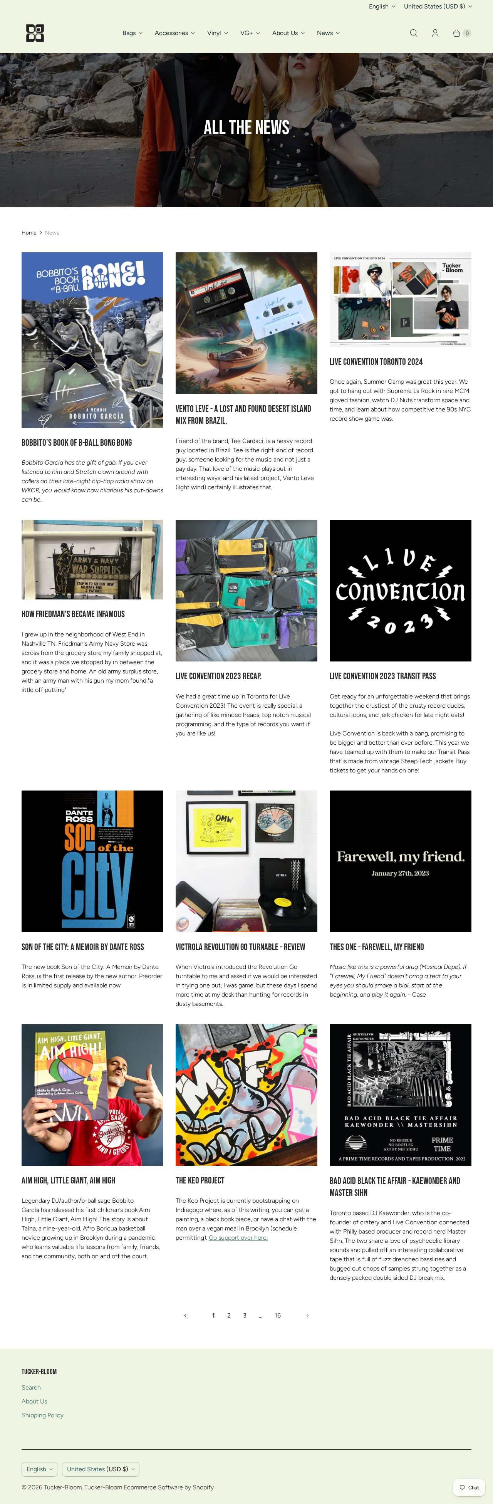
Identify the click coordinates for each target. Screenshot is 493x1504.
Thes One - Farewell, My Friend (377, 947)
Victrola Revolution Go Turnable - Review (240, 947)
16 (278, 1315)
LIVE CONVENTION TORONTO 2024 (376, 362)
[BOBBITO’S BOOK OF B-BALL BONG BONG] (92, 340)
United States (434, 6)
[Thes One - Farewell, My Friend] (400, 861)
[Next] (307, 1315)
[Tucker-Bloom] (35, 33)
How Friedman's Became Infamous (73, 614)
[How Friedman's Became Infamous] (92, 559)
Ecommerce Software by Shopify (169, 1487)
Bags (129, 33)
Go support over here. (238, 1237)
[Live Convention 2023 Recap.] (246, 590)
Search (31, 1387)
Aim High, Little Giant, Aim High (68, 1180)
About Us (285, 33)
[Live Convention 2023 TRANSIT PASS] (400, 590)
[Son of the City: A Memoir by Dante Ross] (92, 861)
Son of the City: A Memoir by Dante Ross (83, 947)
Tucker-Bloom (63, 1487)
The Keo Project (200, 1180)
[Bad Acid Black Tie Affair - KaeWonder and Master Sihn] (400, 1095)
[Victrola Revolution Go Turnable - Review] (246, 861)
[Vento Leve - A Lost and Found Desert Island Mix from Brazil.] (246, 323)
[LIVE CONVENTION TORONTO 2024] (400, 299)
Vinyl (214, 33)
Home (29, 233)
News (325, 33)
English (379, 6)
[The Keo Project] (246, 1095)
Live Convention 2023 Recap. (219, 676)
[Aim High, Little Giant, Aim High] (92, 1095)
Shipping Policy (43, 1415)
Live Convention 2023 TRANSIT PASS (383, 676)
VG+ (246, 33)
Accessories (171, 33)
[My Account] (435, 33)
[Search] (413, 33)
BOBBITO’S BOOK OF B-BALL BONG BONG (77, 443)
